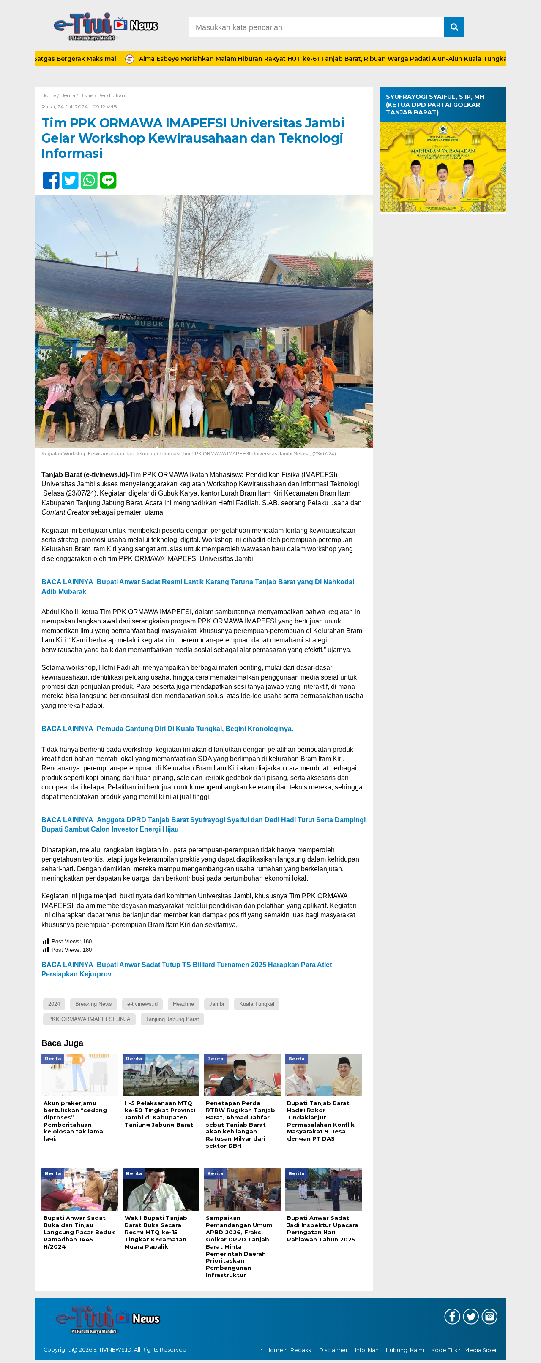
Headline (183, 1004)
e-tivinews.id (142, 1004)
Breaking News (93, 1004)
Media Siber (480, 1350)
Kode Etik (444, 1350)
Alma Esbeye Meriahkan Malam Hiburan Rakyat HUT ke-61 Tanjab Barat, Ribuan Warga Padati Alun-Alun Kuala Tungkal (281, 59)
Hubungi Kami (405, 1350)
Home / (50, 95)
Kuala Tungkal (256, 1004)
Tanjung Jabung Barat (172, 1019)
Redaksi (301, 1350)
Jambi (216, 1004)
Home (274, 1350)
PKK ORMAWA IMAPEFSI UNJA (89, 1019)
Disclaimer (333, 1350)
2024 (54, 1004)
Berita (67, 95)
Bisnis (86, 95)
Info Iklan (367, 1350)
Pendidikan (111, 95)
